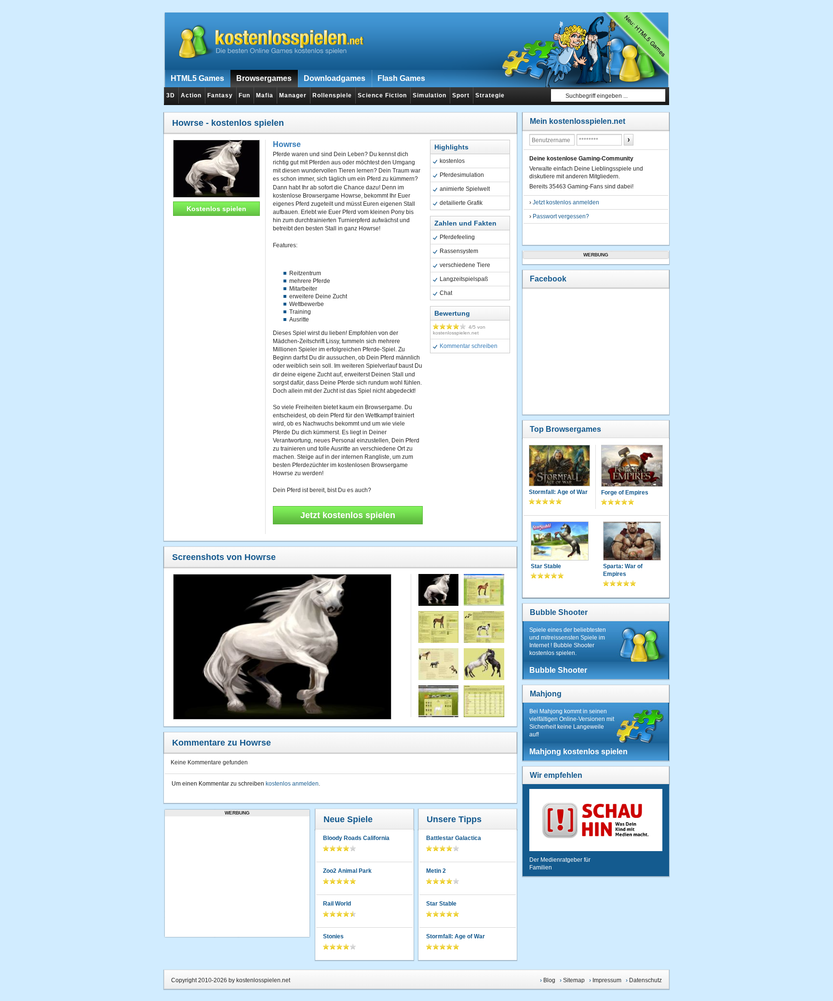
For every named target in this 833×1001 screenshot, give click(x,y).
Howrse (287, 144)
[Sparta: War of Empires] (632, 541)
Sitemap (574, 980)
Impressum (606, 980)
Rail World (337, 903)
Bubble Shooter (559, 612)
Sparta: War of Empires (623, 570)
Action (191, 95)
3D (170, 95)
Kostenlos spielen (216, 209)
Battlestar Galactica (453, 838)
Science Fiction (382, 95)
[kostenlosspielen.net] (265, 41)
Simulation (429, 95)
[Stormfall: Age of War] (559, 466)
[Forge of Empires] (632, 467)
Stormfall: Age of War (455, 936)
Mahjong (546, 694)
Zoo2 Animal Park (347, 871)
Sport (461, 95)
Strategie (490, 95)
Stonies (333, 936)
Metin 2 (436, 871)
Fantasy (220, 95)
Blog (549, 980)
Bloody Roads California (356, 838)
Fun (244, 95)
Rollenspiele (332, 95)
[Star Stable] (560, 541)
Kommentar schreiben (468, 346)
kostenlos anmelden (292, 783)
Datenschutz (645, 980)
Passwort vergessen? (561, 216)
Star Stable (441, 903)
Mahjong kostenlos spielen (578, 751)
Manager (293, 95)
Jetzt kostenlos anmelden (566, 202)
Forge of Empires (624, 492)
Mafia (264, 95)
